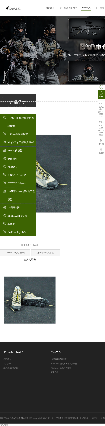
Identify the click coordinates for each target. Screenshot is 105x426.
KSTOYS (12, 166)
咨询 (101, 96)
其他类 (11, 224)
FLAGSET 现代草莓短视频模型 (21, 122)
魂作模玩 (12, 158)
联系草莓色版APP (10, 368)
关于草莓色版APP (68, 8)
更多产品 (54, 372)
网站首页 (50, 8)
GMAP (94, 418)
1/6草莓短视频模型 (18, 134)
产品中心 (86, 8)
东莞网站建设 (71, 418)
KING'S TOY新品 (17, 175)
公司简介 (7, 359)
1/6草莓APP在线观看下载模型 (21, 195)
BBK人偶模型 (15, 150)
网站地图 (4, 425)
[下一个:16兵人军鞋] (45, 253)
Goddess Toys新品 (17, 232)
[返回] (35, 245)
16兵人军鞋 (9, 98)
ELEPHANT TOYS (17, 215)
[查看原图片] (26, 245)
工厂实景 (7, 364)
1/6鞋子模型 (14, 207)
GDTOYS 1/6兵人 (17, 183)
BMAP (84, 418)
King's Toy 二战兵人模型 (21, 142)
